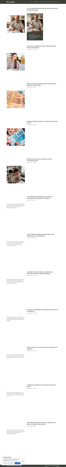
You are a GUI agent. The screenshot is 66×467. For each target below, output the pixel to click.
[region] (12, 460)
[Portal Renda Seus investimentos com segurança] (11, 2)
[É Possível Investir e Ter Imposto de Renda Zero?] (16, 400)
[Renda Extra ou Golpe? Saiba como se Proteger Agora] (16, 174)
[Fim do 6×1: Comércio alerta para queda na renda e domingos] (16, 61)
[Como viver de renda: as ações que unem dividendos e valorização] (16, 250)
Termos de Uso (47, 465)
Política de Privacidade (55, 465)
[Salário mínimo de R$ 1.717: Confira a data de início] (16, 137)
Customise (5, 463)
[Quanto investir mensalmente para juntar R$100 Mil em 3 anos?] (16, 99)
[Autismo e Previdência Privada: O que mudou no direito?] (16, 325)
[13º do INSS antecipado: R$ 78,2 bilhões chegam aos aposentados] (16, 24)
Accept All (17, 463)
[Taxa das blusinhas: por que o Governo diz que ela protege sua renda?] (16, 438)
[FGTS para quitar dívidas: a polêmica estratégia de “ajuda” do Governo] (16, 212)
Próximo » (23, 461)
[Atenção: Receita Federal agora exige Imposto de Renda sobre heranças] (16, 287)
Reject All (11, 463)
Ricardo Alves (30, 49)
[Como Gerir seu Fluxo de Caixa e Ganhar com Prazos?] (16, 363)
